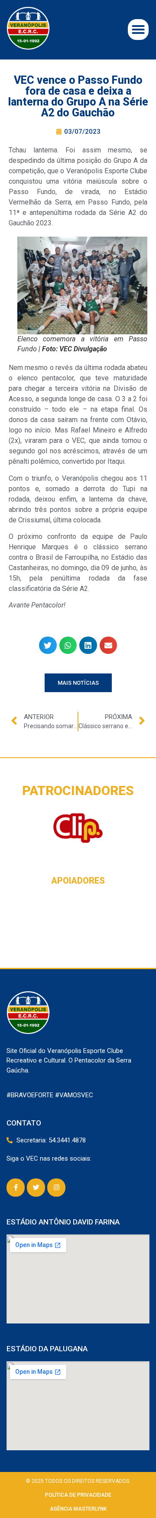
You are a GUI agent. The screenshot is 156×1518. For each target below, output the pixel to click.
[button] (138, 29)
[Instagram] (56, 1187)
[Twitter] (36, 1187)
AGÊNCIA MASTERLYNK (78, 1509)
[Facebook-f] (15, 1187)
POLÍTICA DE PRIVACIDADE (78, 1495)
